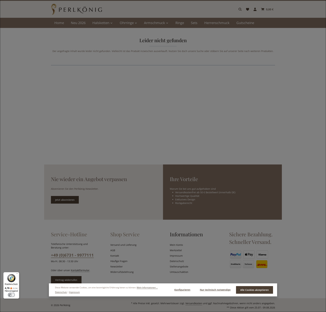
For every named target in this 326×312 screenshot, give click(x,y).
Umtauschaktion (179, 272)
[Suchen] (240, 9)
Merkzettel (176, 250)
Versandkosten (193, 303)
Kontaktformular (80, 270)
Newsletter (116, 266)
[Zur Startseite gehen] (76, 9)
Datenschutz (177, 261)
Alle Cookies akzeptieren (254, 290)
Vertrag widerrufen (66, 280)
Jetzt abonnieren (65, 199)
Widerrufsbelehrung (122, 272)
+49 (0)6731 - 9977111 (72, 255)
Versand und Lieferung (123, 244)
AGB (112, 250)
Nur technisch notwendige (215, 289)
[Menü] (17, 274)
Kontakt (114, 255)
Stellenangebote (179, 266)
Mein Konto (176, 244)
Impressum (176, 255)
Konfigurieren (182, 289)
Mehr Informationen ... (147, 287)
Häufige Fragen (119, 261)
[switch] (11, 295)
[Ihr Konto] (255, 9)
